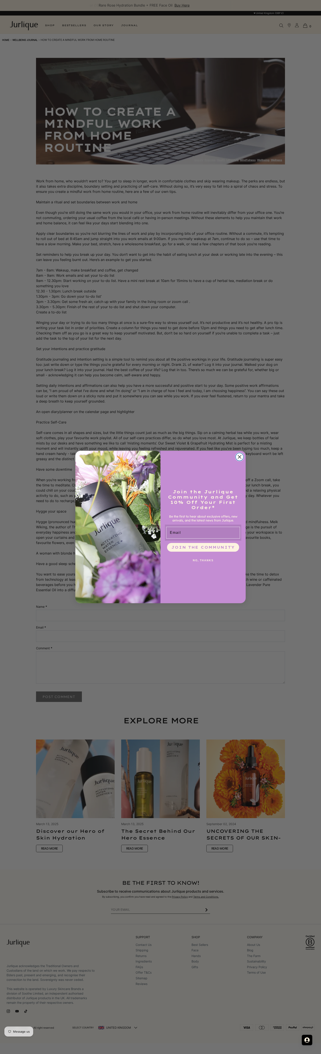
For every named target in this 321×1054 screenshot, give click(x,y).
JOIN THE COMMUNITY (203, 547)
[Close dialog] (239, 457)
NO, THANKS (203, 560)
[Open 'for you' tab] (307, 1040)
